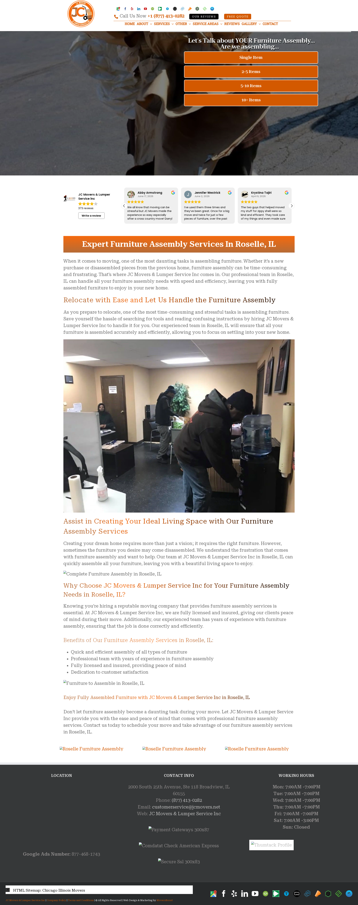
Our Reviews (204, 16)
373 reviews (85, 208)
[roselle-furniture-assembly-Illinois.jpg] (174, 749)
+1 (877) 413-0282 (165, 16)
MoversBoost (165, 900)
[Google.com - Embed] (61, 811)
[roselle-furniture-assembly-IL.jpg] (91, 749)
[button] (291, 206)
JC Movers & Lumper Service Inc (185, 813)
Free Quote (238, 16)
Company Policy (56, 900)
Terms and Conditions (81, 900)
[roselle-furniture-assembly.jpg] (257, 749)
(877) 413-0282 (187, 800)
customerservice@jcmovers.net (186, 807)
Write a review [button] (91, 216)
